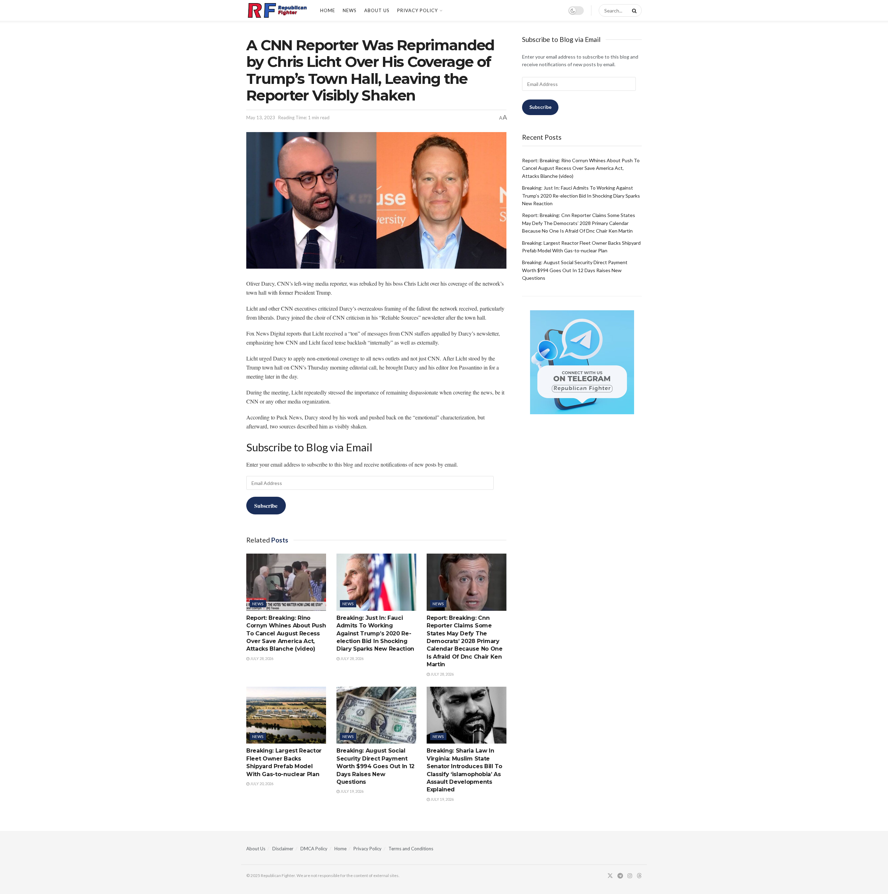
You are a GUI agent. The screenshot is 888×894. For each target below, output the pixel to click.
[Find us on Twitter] (610, 876)
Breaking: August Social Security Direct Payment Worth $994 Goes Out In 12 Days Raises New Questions (375, 766)
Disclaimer (282, 848)
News (350, 10)
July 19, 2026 (352, 791)
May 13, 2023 (260, 117)
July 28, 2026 (261, 658)
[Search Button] (633, 10)
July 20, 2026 (261, 783)
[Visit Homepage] (277, 10)
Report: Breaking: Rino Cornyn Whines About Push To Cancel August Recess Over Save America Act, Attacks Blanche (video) (286, 633)
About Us (377, 10)
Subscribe (266, 506)
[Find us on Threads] (639, 876)
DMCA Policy (313, 848)
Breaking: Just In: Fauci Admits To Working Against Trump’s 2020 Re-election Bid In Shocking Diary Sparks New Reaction (375, 633)
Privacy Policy (417, 10)
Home (327, 10)
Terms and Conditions (410, 848)
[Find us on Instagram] (629, 876)
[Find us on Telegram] (620, 876)
